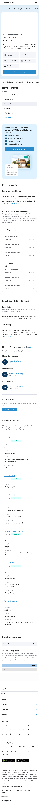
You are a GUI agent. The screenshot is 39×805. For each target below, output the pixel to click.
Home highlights (7, 82)
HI (11, 751)
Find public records (19, 149)
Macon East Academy (16, 361)
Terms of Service (24, 781)
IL (23, 751)
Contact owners (19, 72)
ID (19, 751)
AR (11, 747)
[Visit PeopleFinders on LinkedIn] (5, 801)
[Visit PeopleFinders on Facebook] (7, 801)
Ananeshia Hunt (9, 476)
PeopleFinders (14, 203)
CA (20, 747)
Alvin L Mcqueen (9, 438)
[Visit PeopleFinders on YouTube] (9, 801)
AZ (15, 747)
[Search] (31, 2)
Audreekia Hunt (9, 495)
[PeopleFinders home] (8, 2)
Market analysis (20, 82)
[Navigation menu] (36, 2)
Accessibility (5, 796)
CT (28, 747)
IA (15, 751)
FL (2, 751)
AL (7, 747)
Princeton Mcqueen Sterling (13, 531)
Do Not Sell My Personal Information (11, 786)
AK (2, 747)
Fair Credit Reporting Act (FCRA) (19, 776)
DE (33, 747)
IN (28, 751)
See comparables (9, 409)
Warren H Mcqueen (10, 601)
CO (24, 747)
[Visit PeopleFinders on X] (2, 801)
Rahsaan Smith (9, 563)
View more (5, 754)
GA (7, 751)
